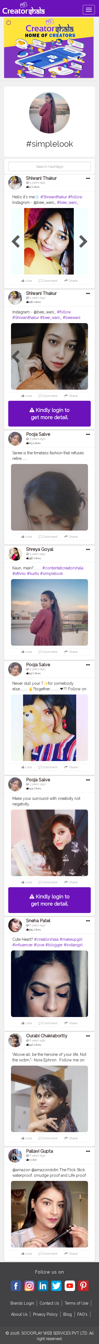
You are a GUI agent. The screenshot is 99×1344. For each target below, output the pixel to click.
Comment (49, 281)
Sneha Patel (38, 920)
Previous (15, 242)
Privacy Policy (45, 1314)
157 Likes (34, 673)
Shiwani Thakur (41, 178)
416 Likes (35, 301)
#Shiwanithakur (53, 197)
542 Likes (35, 1044)
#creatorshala (46, 939)
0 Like (33, 1159)
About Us (19, 1314)
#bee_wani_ (67, 202)
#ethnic (19, 573)
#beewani (71, 317)
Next (84, 242)
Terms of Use (76, 1303)
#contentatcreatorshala (62, 568)
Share (73, 281)
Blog (67, 1314)
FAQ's (82, 1314)
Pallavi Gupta (39, 1151)
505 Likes (35, 929)
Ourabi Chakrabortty (46, 1035)
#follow (75, 197)
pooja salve (38, 434)
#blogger (54, 945)
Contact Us (49, 1303)
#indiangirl (73, 945)
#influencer (22, 945)
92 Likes (34, 186)
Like (28, 281)
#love (39, 945)
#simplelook (51, 573)
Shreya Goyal (39, 549)
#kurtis (33, 573)
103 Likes (34, 443)
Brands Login (22, 1303)
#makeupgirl (71, 939)
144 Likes (35, 788)
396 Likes (35, 558)
